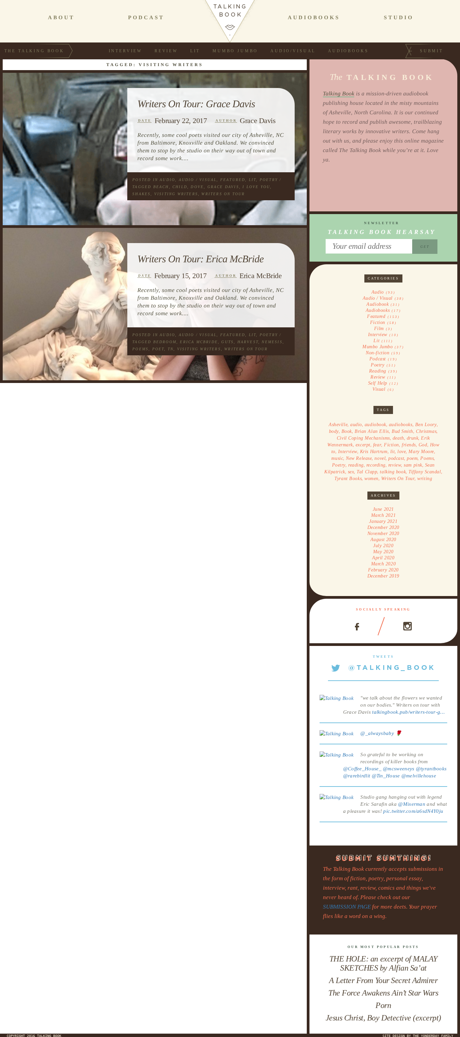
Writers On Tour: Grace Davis (196, 104)
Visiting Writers (176, 194)
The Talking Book (34, 51)
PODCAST (146, 18)
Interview (125, 51)
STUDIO (399, 18)
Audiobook (377, 304)
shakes (141, 194)
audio (356, 424)
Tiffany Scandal (424, 471)
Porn (383, 1005)
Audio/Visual (293, 51)
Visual (378, 389)
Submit (431, 51)
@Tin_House (386, 775)
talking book (393, 471)
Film (379, 328)
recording (376, 465)
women (371, 478)
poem (412, 458)
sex (351, 471)
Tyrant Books (348, 478)
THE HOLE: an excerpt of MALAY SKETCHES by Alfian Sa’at (383, 963)
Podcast (377, 358)
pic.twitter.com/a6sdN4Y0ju (413, 811)
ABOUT (61, 18)
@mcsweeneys (398, 768)
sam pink (413, 465)
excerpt (363, 444)
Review (166, 51)
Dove (197, 187)
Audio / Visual (198, 180)
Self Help (377, 383)
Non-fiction (377, 352)
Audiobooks (348, 51)
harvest (247, 342)
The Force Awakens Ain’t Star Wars (383, 992)
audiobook (375, 424)
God (423, 444)
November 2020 (383, 533)
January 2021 (383, 521)
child (179, 187)
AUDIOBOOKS (314, 18)
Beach (161, 187)
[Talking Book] (337, 698)
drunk (413, 438)
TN (170, 349)
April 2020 (383, 557)
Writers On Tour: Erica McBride (200, 259)
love (401, 451)
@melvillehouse (418, 775)
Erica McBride (260, 275)
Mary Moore (421, 451)
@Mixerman (411, 804)
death (398, 438)
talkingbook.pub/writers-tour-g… (408, 712)
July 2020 (383, 545)
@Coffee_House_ (362, 768)
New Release (359, 458)
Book (346, 431)
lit (392, 451)
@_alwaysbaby (377, 733)
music (337, 458)
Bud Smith (402, 431)
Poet (158, 349)
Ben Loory (426, 424)
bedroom (164, 342)
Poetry (269, 180)
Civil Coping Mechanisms (363, 438)
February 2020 (383, 569)
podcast (396, 458)
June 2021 (383, 509)
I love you (256, 187)
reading (356, 465)
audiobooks (401, 424)
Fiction (377, 322)
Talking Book (339, 93)
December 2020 (383, 527)
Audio (167, 180)
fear (377, 444)
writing (424, 478)
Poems (140, 349)
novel (380, 458)
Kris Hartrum (374, 451)
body (334, 431)
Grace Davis (257, 120)
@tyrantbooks (431, 768)
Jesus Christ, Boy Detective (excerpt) (383, 1017)
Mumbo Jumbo (235, 51)
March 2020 (383, 563)
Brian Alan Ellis (372, 431)
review (394, 465)
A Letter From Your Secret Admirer (383, 980)
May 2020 (383, 551)
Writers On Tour (223, 194)
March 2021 (383, 515)
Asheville (338, 424)
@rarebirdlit (356, 775)
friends (409, 444)
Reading (377, 371)
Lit (195, 51)
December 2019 (383, 576)
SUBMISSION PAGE (347, 906)
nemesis (272, 342)
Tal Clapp (367, 471)
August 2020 (383, 539)
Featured (232, 180)
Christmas (426, 431)
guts (227, 342)
